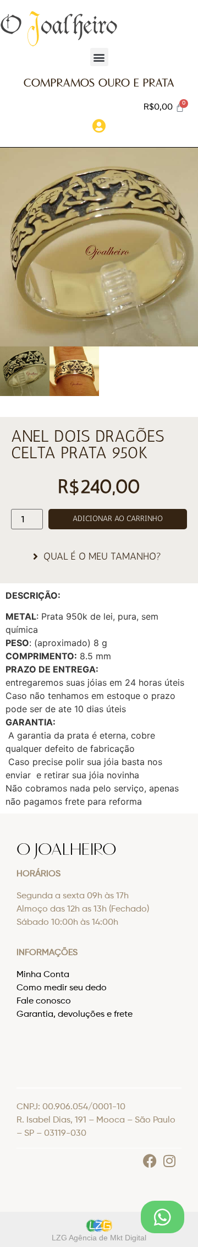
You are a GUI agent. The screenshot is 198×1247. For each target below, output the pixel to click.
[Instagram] (169, 1161)
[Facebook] (150, 1161)
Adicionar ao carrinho (118, 518)
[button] (99, 57)
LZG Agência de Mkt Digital (99, 1237)
